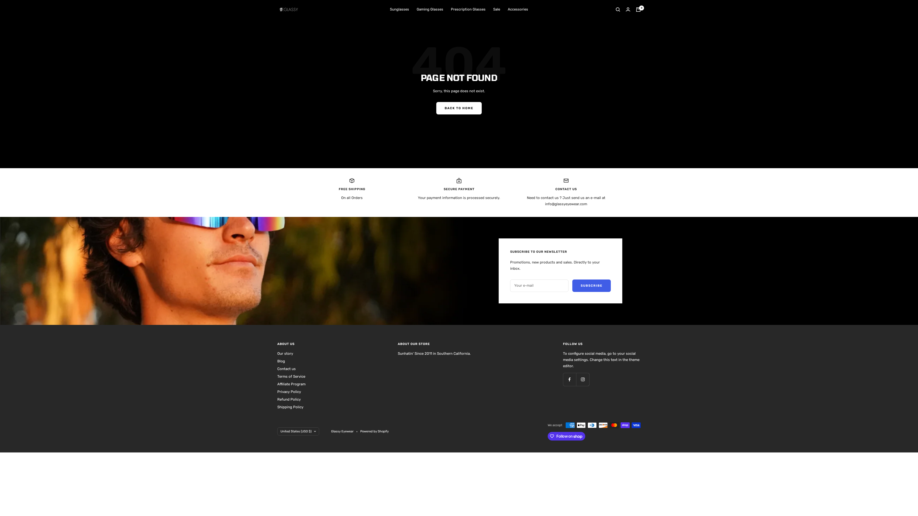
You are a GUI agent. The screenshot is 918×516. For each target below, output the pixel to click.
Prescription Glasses (468, 9)
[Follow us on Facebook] (569, 379)
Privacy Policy (289, 392)
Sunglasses (399, 9)
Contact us (286, 369)
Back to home (459, 108)
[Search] (618, 9)
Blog (281, 361)
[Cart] (638, 9)
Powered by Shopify (374, 431)
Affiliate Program (291, 384)
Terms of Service (291, 376)
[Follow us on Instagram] (582, 379)
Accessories (518, 9)
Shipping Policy (290, 407)
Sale (496, 9)
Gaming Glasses (430, 9)
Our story (285, 353)
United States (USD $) (295, 431)
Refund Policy (289, 399)
